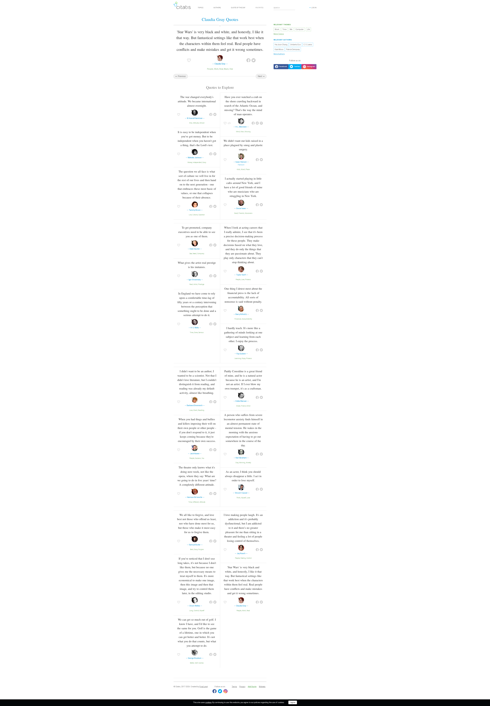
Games (201, 663)
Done (196, 332)
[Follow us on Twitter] (294, 66)
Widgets (262, 687)
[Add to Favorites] (189, 60)
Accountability (247, 319)
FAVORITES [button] (259, 8)
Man (242, 132)
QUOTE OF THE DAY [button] (238, 8)
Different (196, 502)
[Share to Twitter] (254, 60)
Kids (238, 169)
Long (191, 611)
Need (194, 253)
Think (238, 498)
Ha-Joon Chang (281, 45)
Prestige (201, 284)
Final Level (203, 687)
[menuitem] (234, 686)
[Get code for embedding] (229, 123)
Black (226, 69)
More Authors (279, 54)
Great (238, 406)
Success (198, 458)
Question (201, 215)
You (203, 458)
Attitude (196, 123)
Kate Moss (279, 49)
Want (243, 169)
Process (248, 279)
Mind (238, 132)
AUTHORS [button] (217, 8)
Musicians (248, 213)
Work (216, 69)
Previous (182, 76)
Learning (238, 358)
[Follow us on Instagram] (308, 66)
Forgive (201, 549)
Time (191, 332)
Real (221, 69)
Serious (201, 332)
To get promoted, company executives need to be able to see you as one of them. (196, 232)
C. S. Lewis (308, 45)
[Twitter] (220, 691)
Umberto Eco (295, 45)
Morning (242, 463)
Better (192, 663)
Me (291, 29)
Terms (234, 687)
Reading (201, 410)
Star (231, 69)
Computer (300, 29)
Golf (196, 663)
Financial (238, 319)
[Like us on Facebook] (281, 66)
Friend (243, 406)
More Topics (279, 34)
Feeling (243, 558)
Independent (197, 162)
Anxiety (248, 463)
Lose (248, 498)
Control (196, 611)
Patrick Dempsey (293, 49)
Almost (201, 123)
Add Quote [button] (252, 687)
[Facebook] (214, 691)
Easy (204, 162)
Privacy (242, 687)
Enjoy (243, 358)
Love (242, 279)
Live (190, 215)
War (190, 123)
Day (237, 463)
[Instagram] (225, 691)
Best (191, 549)
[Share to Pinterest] (261, 123)
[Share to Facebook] (248, 60)
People (210, 69)
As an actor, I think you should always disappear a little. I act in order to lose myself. (243, 476)
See (190, 253)
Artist (195, 284)
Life (308, 29)
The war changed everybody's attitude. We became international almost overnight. (197, 101)
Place (248, 169)
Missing (247, 132)
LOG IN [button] (313, 8)
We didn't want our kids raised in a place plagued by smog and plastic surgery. (243, 145)
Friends (241, 213)
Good (236, 213)
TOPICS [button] (200, 8)
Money (190, 162)
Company (200, 253)
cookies (208, 702)
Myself (243, 498)
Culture (195, 215)
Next (260, 76)
